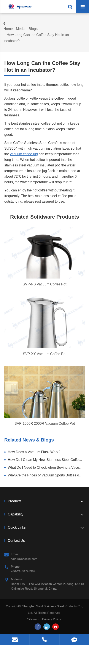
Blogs (33, 29)
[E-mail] (15, 639)
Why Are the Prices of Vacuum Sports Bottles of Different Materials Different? (46, 475)
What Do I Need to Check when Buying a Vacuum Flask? (46, 467)
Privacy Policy (51, 619)
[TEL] (44, 639)
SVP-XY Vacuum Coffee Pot (44, 354)
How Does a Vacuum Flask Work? (34, 452)
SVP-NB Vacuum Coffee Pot (44, 284)
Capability (15, 514)
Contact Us (16, 540)
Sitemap (32, 619)
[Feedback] (74, 639)
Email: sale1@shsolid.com (24, 556)
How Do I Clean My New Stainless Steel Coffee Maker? (46, 460)
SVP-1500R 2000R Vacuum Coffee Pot (44, 423)
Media (20, 29)
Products (14, 501)
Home (8, 29)
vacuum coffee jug (24, 154)
